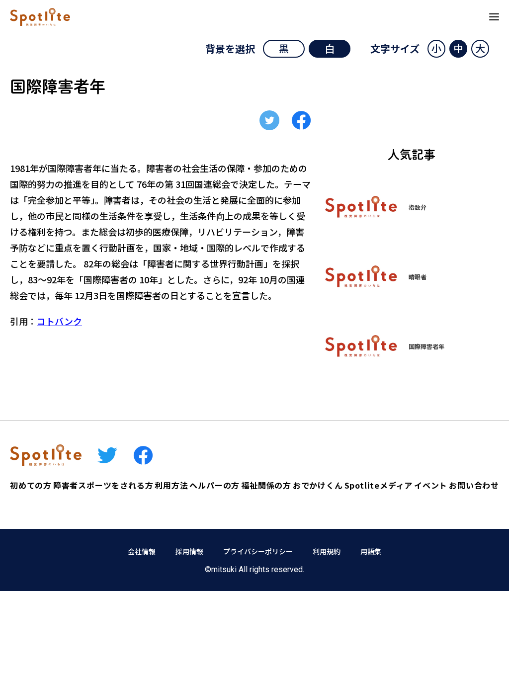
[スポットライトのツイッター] (107, 455)
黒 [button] (284, 48)
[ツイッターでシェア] (269, 120)
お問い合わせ (474, 485)
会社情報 (142, 551)
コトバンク (59, 321)
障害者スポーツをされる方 (103, 485)
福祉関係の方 (266, 485)
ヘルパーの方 (214, 485)
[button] (436, 49)
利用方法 (171, 485)
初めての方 (31, 485)
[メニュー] (494, 16)
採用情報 (189, 551)
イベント (430, 485)
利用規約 (326, 551)
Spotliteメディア (378, 485)
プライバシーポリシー (258, 551)
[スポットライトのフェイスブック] (143, 455)
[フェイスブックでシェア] (301, 120)
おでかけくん (318, 485)
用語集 (370, 551)
